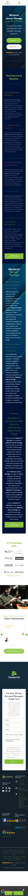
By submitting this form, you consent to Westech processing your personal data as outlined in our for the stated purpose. (13, 752)
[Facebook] (3, 788)
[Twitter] (6, 788)
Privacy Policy (10, 755)
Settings (23, 887)
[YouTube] (3, 791)
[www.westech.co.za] (8, 3)
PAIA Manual (16, 858)
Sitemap (23, 856)
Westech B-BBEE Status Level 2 (11, 856)
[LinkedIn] (9, 788)
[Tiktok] (9, 791)
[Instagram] (6, 791)
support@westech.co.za (22, 790)
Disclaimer (17, 859)
